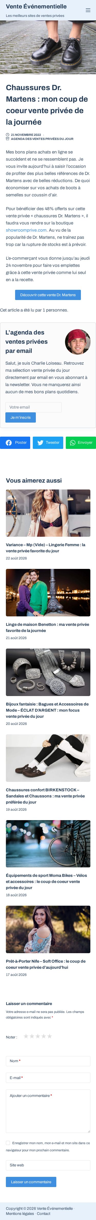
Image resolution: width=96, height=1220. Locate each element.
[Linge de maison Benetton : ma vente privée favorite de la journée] (48, 592)
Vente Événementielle (36, 6)
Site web (17, 1165)
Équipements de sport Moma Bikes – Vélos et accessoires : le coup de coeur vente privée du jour (46, 881)
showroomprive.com (26, 230)
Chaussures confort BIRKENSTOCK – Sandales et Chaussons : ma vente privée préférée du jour (45, 796)
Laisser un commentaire (31, 1182)
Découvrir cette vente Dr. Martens (48, 295)
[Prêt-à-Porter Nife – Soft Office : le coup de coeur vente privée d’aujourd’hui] (48, 929)
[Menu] (88, 10)
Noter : (11, 1037)
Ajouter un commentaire (31, 1096)
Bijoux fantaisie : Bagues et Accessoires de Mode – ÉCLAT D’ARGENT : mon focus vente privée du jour (47, 710)
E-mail (16, 1078)
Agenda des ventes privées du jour (42, 139)
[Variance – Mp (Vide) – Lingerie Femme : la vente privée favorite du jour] (48, 513)
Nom (15, 1061)
